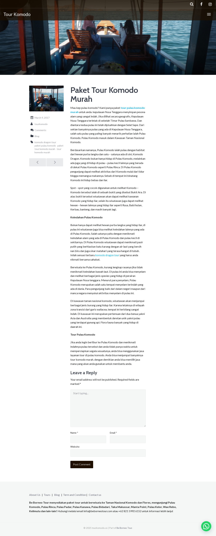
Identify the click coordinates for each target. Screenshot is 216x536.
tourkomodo (41, 124)
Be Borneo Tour (124, 528)
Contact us (95, 494)
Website (74, 446)
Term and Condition (74, 494)
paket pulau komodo (45, 145)
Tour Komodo (17, 14)
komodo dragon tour (107, 255)
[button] (206, 526)
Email (113, 432)
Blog (37, 136)
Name (74, 432)
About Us (34, 494)
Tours (47, 494)
